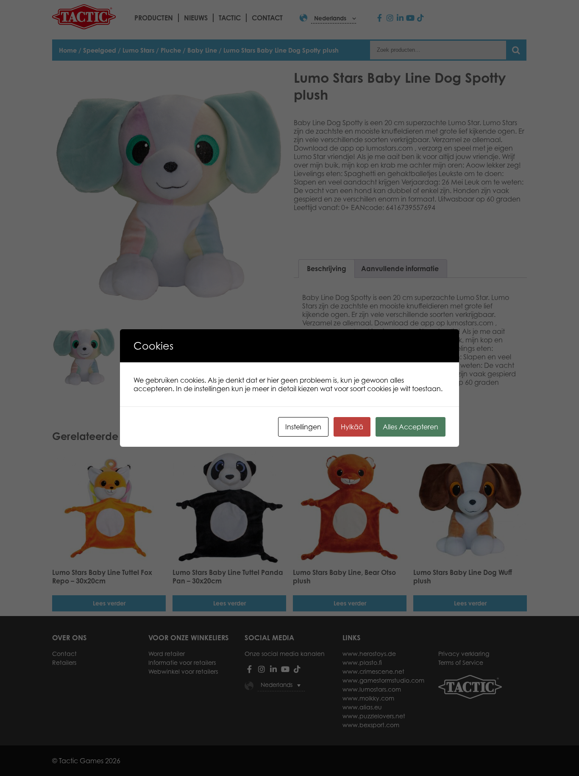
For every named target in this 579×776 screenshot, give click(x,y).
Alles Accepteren (410, 427)
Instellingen (303, 427)
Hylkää (352, 427)
